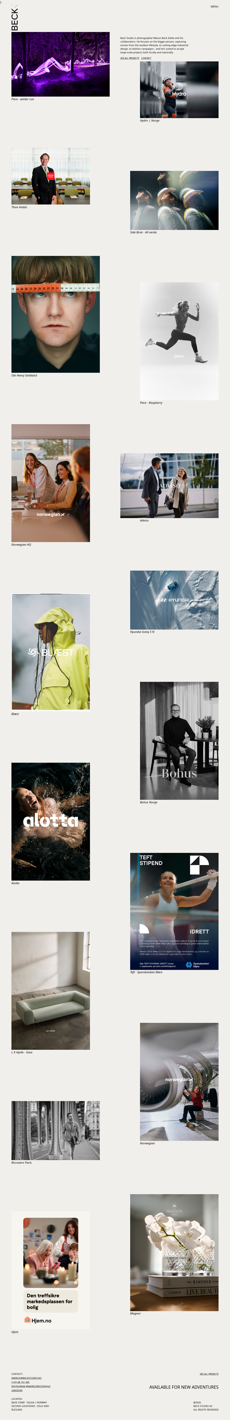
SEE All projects (129, 58)
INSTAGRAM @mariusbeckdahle (30, 1386)
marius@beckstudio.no (26, 1378)
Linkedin (16, 1390)
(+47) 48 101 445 (20, 1382)
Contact (146, 58)
